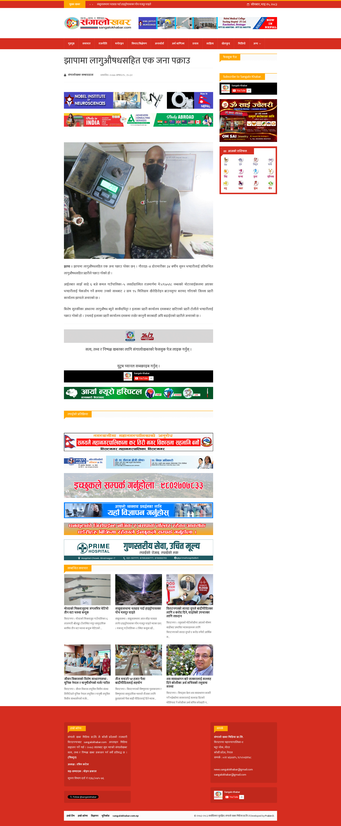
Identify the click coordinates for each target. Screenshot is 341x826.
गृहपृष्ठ (71, 43)
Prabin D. (269, 816)
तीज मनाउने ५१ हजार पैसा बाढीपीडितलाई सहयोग (130, 681)
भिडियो (241, 43)
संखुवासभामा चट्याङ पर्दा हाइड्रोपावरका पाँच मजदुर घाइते (124, 4)
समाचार (86, 43)
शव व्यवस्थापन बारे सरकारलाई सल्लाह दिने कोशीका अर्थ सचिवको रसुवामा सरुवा (188, 682)
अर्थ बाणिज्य (178, 43)
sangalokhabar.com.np (126, 816)
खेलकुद (226, 43)
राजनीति (103, 43)
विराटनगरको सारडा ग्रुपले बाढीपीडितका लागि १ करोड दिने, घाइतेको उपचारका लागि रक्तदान (189, 612)
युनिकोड (105, 816)
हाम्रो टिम (71, 816)
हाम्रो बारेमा (83, 816)
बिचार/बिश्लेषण (139, 43)
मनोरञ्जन (119, 43)
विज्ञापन (94, 816)
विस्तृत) (73, 757)
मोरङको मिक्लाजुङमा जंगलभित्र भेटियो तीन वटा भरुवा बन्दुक (86, 610)
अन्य (255, 43)
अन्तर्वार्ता (159, 43)
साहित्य (210, 43)
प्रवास (195, 43)
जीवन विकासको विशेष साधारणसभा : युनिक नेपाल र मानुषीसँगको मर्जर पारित (87, 681)
